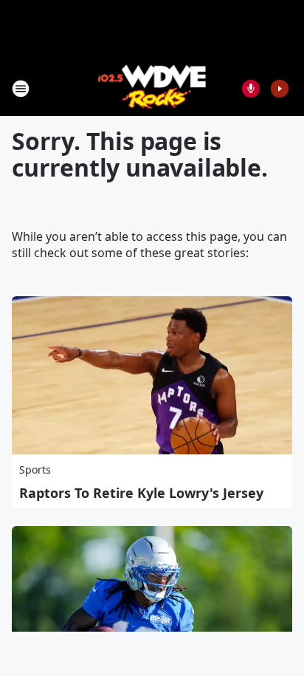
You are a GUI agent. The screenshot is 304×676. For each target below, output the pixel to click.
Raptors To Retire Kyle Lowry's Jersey (141, 493)
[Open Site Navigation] (21, 89)
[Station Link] (152, 88)
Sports (35, 469)
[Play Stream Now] (280, 89)
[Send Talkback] (251, 89)
